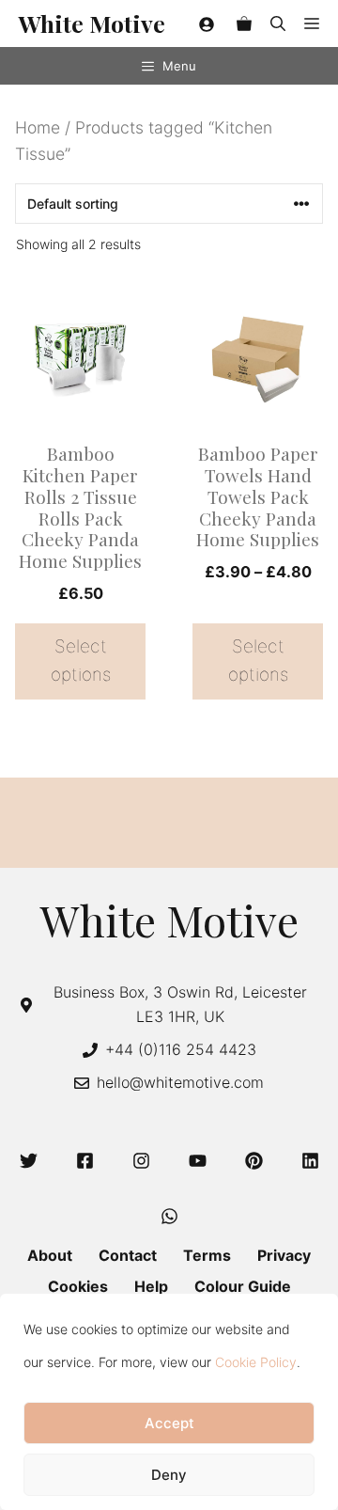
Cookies (78, 1286)
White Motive (92, 23)
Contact (128, 1255)
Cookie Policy (256, 1362)
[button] (278, 23)
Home (37, 127)
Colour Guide (242, 1286)
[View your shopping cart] (244, 23)
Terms (207, 1255)
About (49, 1255)
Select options (81, 660)
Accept (169, 1423)
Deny (169, 1475)
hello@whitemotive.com (180, 1082)
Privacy (284, 1255)
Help (151, 1286)
